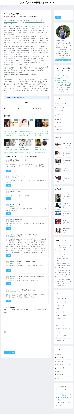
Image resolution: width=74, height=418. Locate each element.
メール (6, 338)
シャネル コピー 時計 (60, 80)
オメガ (57, 315)
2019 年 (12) (60, 378)
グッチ (65, 318)
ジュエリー (59, 322)
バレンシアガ (66, 328)
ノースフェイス (60, 305)
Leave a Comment (33, 16)
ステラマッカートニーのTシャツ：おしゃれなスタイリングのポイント (63, 247)
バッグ (60, 110)
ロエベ (64, 332)
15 (65, 397)
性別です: (65, 43)
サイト (5, 345)
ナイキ (57, 302)
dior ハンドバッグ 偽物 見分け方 (67, 213)
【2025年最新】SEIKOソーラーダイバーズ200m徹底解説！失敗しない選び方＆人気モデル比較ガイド (26, 151)
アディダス (59, 332)
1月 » (60, 405)
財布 (59, 126)
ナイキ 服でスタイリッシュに (66, 205)
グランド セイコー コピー (62, 75)
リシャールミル (60, 325)
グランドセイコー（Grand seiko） (33, 22)
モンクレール (59, 318)
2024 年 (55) (60, 361)
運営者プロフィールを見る (63, 60)
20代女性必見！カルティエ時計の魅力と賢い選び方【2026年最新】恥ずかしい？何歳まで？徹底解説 (10, 151)
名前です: (57, 41)
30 (67, 402)
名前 (5, 332)
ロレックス (63, 315)
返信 (9, 171)
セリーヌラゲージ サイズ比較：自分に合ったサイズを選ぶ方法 (62, 272)
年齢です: (57, 43)
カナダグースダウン (61, 340)
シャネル (58, 298)
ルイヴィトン (59, 308)
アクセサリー (62, 103)
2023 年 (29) (60, 364)
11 (56, 397)
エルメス (62, 302)
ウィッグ (60, 107)
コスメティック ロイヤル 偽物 (63, 84)
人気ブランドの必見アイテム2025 (37, 2)
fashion (64, 298)
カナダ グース (59, 312)
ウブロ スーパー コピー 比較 (62, 82)
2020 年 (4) (59, 374)
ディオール (59, 328)
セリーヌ (66, 312)
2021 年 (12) (60, 371)
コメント (7, 312)
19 (58, 400)
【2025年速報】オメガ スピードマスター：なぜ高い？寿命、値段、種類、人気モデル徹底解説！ (41, 151)
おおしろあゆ (19, 16)
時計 (25, 16)
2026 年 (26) (60, 354)
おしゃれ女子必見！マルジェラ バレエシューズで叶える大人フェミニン (62, 256)
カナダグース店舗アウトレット (63, 336)
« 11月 (57, 405)
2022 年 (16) (60, 368)
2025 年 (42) (60, 357)
